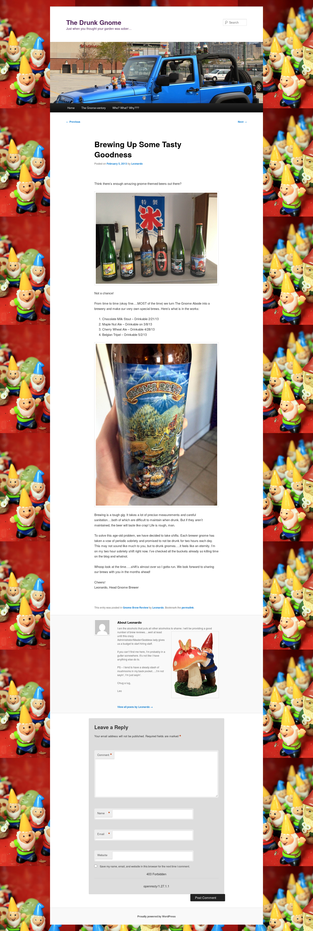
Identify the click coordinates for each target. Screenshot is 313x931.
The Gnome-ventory (93, 108)
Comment (104, 754)
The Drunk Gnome (93, 22)
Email (103, 834)
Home (71, 108)
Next (242, 122)
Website (102, 855)
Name (103, 813)
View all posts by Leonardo (135, 707)
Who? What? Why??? (125, 108)
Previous (73, 122)
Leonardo (137, 163)
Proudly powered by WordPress (156, 916)
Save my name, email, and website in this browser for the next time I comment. (145, 866)
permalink (188, 607)
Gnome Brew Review (135, 607)
